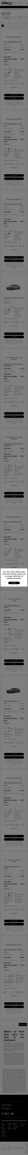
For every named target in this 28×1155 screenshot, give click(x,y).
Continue (14, 582)
